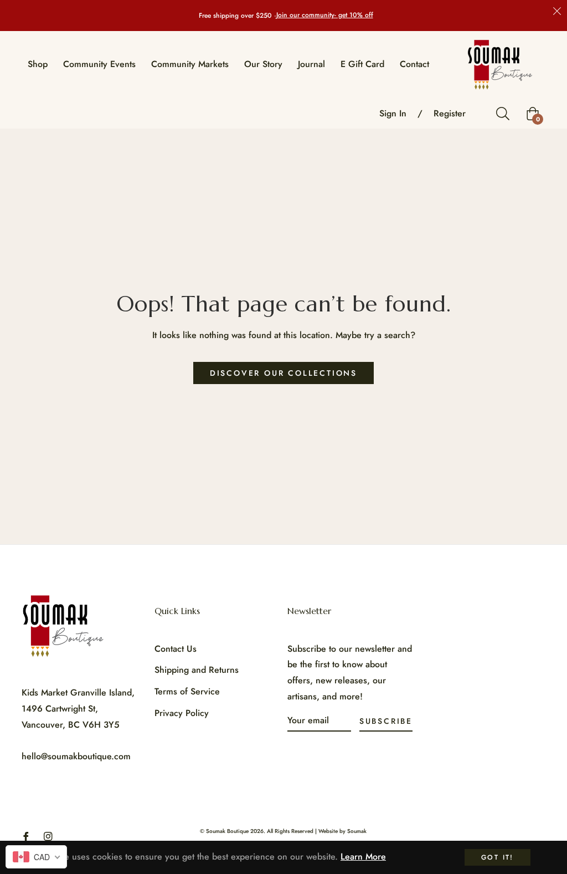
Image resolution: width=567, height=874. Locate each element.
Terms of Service (187, 691)
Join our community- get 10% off (324, 15)
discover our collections (283, 373)
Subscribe (386, 721)
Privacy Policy (181, 713)
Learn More (363, 856)
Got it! (497, 857)
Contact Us (175, 648)
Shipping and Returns (196, 669)
